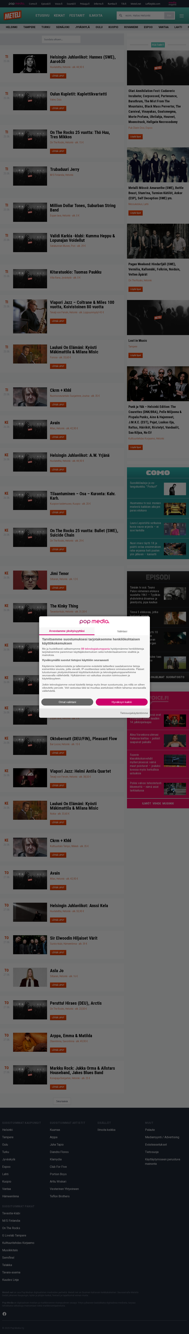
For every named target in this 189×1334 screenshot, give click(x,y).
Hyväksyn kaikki (122, 701)
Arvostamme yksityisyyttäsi (67, 630)
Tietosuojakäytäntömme (134, 713)
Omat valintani (67, 701)
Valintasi (122, 631)
